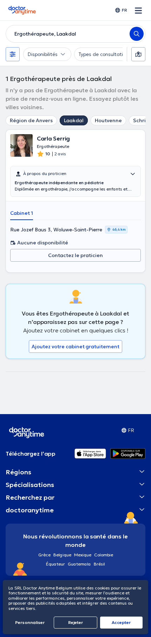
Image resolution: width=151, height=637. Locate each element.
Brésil (99, 564)
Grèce (44, 554)
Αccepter (121, 622)
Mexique (82, 554)
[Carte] (138, 54)
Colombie (103, 554)
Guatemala (79, 564)
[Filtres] (13, 54)
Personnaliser (30, 622)
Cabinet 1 (21, 213)
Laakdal (74, 120)
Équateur (55, 564)
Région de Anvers (31, 120)
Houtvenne (108, 120)
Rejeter (75, 622)
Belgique (62, 554)
